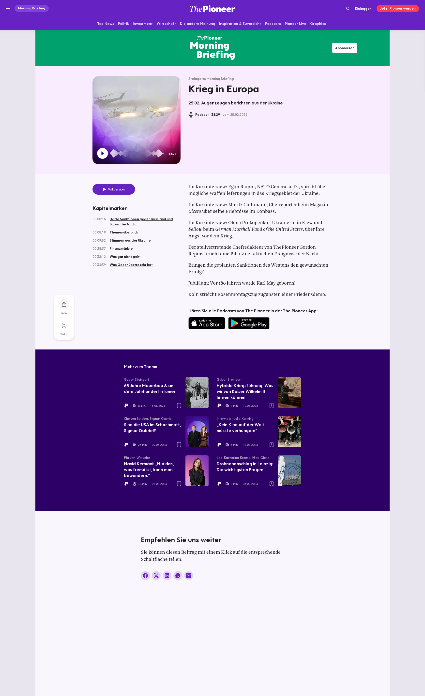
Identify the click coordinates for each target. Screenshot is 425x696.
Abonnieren (344, 48)
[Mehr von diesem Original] (212, 47)
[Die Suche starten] (348, 8)
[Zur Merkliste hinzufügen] (64, 325)
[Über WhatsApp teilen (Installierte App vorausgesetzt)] (177, 575)
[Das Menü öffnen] (8, 8)
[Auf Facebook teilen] (145, 575)
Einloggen (363, 8)
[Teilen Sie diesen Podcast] (64, 304)
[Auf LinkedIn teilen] (167, 575)
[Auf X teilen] (156, 575)
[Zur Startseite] (212, 8)
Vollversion (116, 189)
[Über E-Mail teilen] (188, 575)
